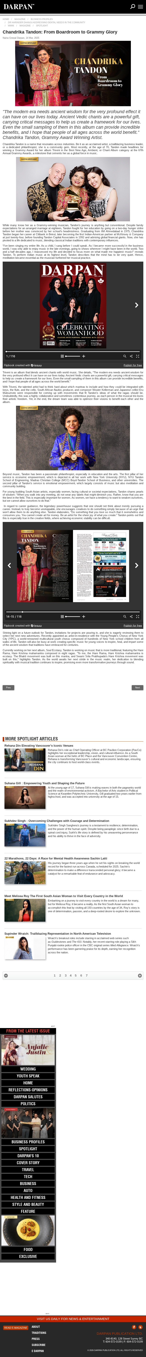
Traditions (39, 1333)
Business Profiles (42, 19)
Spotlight (42, 25)
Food (28, 1249)
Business (28, 1183)
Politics (28, 1103)
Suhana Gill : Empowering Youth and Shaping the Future (44, 783)
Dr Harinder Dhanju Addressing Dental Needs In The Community (46, 22)
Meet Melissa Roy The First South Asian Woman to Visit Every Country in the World (63, 896)
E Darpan (38, 1351)
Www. (11, 25)
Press (36, 1339)
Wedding (28, 1069)
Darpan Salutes (28, 1096)
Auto (28, 1190)
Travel (28, 1169)
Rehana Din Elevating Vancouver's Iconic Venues (38, 745)
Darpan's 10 (28, 1155)
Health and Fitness (28, 1197)
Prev (8, 687)
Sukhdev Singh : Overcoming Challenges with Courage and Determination (56, 821)
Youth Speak (28, 1075)
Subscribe (38, 1345)
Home (6, 19)
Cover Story (28, 1162)
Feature (28, 1211)
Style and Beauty (28, 1204)
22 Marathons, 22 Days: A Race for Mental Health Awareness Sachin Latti (55, 858)
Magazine (19, 19)
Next (137, 687)
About (36, 1326)
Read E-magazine (15, 1327)
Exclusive (28, 1256)
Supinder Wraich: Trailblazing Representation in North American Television (57, 933)
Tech (28, 1176)
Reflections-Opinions (28, 1089)
